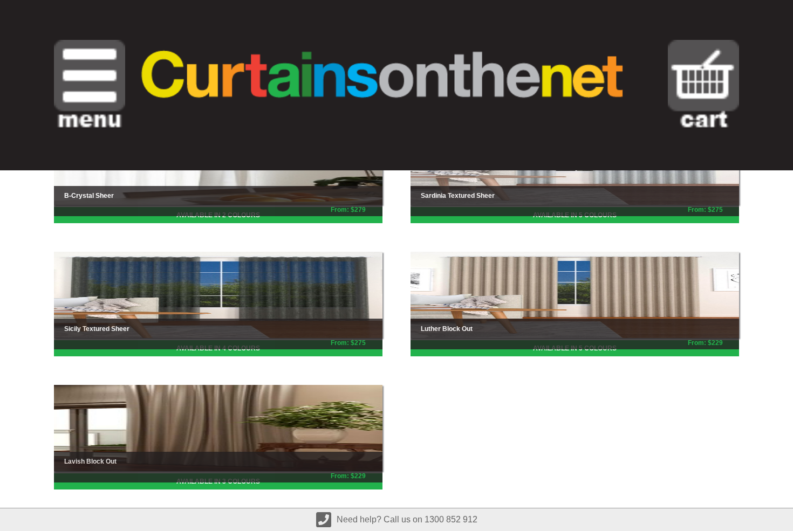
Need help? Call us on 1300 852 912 (407, 519)
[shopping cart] (703, 85)
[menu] (89, 85)
